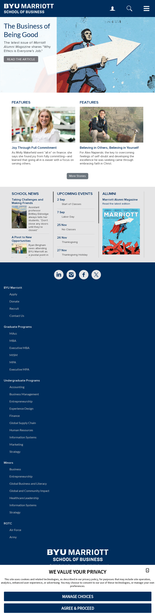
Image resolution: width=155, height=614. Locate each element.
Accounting (16, 387)
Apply (13, 294)
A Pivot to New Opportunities (22, 239)
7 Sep (61, 212)
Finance (14, 415)
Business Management (24, 394)
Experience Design (21, 408)
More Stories (77, 176)
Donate (14, 301)
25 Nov (62, 225)
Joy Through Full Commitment (34, 148)
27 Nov (62, 250)
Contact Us (16, 315)
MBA (12, 340)
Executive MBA (19, 348)
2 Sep (61, 200)
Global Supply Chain (22, 423)
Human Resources (21, 430)
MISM (13, 355)
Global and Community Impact (29, 490)
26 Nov (62, 238)
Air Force (15, 530)
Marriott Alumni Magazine (120, 200)
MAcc (13, 333)
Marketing (16, 444)
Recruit (14, 308)
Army (13, 537)
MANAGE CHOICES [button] (77, 596)
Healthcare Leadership (24, 498)
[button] (147, 570)
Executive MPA (19, 369)
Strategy (14, 451)
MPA (12, 362)
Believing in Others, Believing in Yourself (109, 148)
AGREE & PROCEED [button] (77, 608)
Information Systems (22, 437)
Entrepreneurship (21, 401)
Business (15, 469)
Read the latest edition (116, 203)
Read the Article (21, 59)
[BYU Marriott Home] (77, 554)
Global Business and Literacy (28, 483)
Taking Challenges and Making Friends (27, 201)
